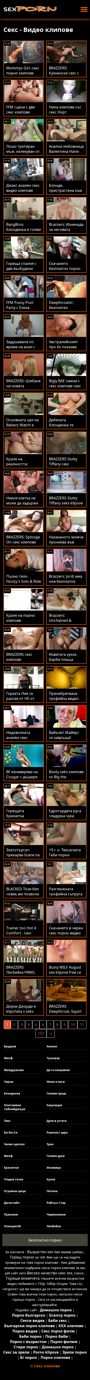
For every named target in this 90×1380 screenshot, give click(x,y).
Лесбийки (54, 1226)
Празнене (11, 1214)
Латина (52, 1191)
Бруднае (10, 1046)
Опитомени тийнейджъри (14, 1107)
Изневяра (54, 1168)
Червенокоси (56, 1214)
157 (41, 1033)
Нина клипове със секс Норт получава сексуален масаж (65, 115)
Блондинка (12, 1093)
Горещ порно (22, 1257)
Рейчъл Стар (56, 1203)
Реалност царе (57, 1132)
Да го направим (58, 1070)
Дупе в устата (56, 1121)
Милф (8, 1058)
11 (82, 1024)
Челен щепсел (14, 1144)
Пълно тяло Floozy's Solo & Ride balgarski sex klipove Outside (23, 584)
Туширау (53, 1058)
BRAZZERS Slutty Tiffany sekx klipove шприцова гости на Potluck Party (66, 505)
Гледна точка (13, 1179)
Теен (7, 1121)
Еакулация (54, 1105)
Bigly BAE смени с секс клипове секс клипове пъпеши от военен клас (65, 388)
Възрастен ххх (40, 1251)
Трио (50, 1144)
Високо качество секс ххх (49, 1272)
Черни (8, 1082)
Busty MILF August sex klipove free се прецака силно (65, 972)
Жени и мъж (56, 1082)
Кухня (51, 1179)
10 (73, 1024)
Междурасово (14, 1070)
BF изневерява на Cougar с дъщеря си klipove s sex (22, 776)
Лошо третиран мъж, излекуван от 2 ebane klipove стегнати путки (23, 154)
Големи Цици (56, 1093)
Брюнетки (11, 1168)
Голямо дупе (56, 1156)
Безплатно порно (45, 1240)
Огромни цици (15, 1191)
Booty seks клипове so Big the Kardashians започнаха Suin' (66, 779)
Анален (52, 1046)
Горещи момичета (22, 1278)
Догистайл (12, 1203)
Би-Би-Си (11, 1132)
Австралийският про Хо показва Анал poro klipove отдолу (65, 349)
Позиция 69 (12, 1226)
